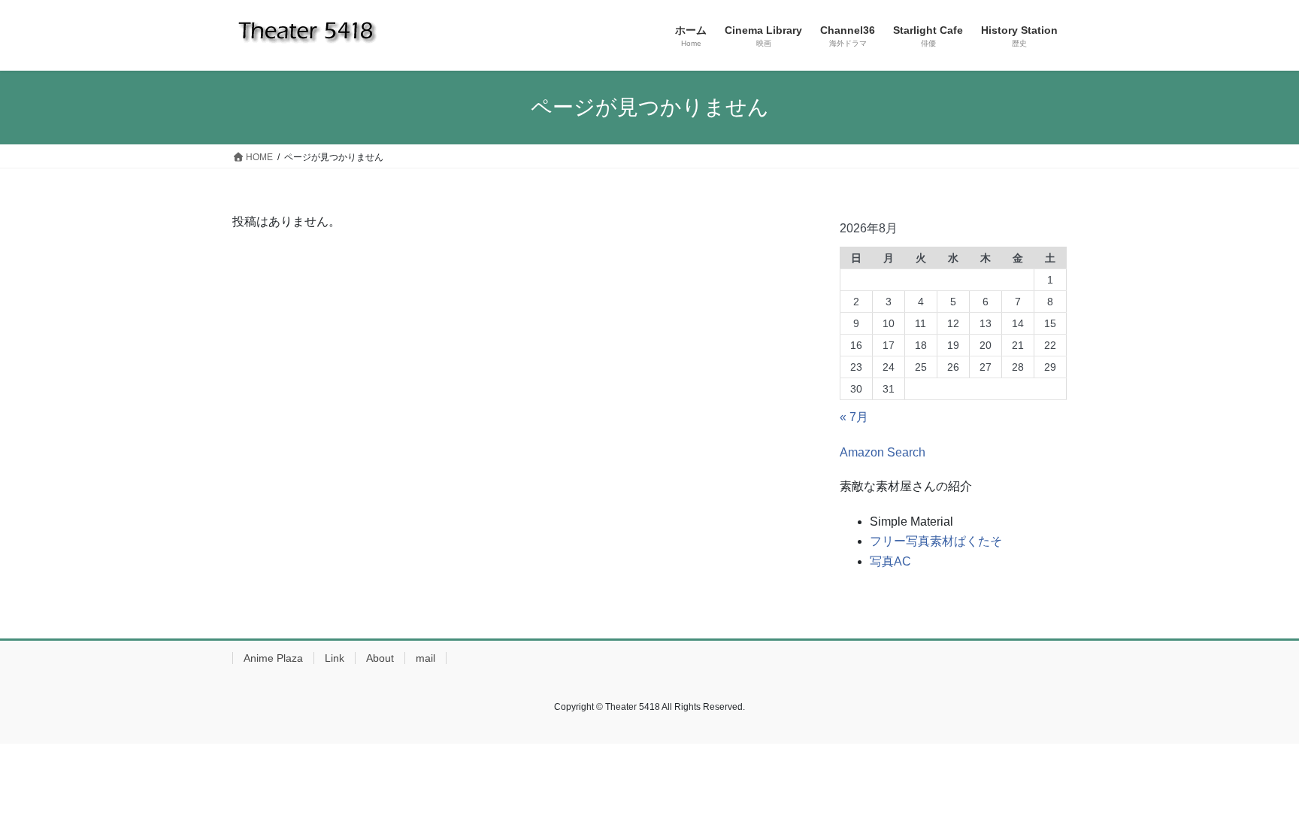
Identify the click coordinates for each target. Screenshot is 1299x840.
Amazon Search (882, 452)
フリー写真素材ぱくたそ (936, 541)
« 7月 (854, 417)
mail (425, 658)
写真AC (890, 561)
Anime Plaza (273, 658)
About (380, 658)
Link (334, 658)
